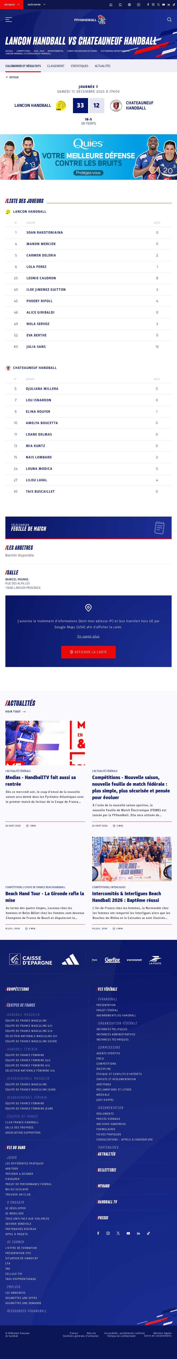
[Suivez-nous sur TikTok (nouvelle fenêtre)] (174, 4)
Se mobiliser (14, 1213)
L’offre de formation (21, 1248)
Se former (15, 1242)
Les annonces (15, 1292)
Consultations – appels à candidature (124, 1139)
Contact (74, 1333)
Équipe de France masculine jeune (30, 1089)
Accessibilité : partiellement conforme (124, 1333)
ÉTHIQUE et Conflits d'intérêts (119, 1074)
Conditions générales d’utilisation (81, 1336)
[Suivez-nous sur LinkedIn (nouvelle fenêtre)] (169, 4)
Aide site (91, 1333)
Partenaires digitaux (20, 1229)
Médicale (103, 1094)
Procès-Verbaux (108, 1118)
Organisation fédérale (117, 1023)
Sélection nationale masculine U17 (31, 1036)
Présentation (106, 1005)
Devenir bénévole (18, 1223)
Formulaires (105, 1129)
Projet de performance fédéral (28, 1184)
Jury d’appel (105, 1099)
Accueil (9, 51)
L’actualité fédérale (18, 771)
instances (9, 4)
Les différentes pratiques (24, 1163)
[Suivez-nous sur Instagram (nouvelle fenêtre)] (153, 4)
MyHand (104, 1186)
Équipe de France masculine (26, 1020)
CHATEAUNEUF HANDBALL (139, 105)
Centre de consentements (158, 1336)
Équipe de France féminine (24, 1055)
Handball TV (107, 1202)
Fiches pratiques (108, 1134)
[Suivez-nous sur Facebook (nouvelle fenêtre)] (148, 4)
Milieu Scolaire (16, 1189)
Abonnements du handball (116, 1015)
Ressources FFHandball (27, 1311)
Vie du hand (16, 1148)
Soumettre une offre (21, 1298)
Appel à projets (16, 1234)
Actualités (102, 66)
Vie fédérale (107, 989)
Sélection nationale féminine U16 (30, 1070)
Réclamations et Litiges (114, 1089)
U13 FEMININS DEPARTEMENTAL (115, 51)
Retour (14, 77)
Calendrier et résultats (23, 66)
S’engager (15, 1202)
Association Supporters (23, 1132)
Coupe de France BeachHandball (44, 887)
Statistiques (79, 66)
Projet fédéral (107, 1010)
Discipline (103, 1068)
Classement (55, 66)
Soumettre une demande (23, 1303)
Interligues (118, 887)
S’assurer (12, 1179)
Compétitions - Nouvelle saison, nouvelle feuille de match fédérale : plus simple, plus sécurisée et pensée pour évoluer (131, 788)
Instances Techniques (112, 1039)
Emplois (14, 1287)
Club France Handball (22, 1122)
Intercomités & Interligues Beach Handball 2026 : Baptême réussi (126, 897)
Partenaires (108, 1147)
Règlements (105, 1113)
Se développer (15, 1208)
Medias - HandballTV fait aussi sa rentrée (40, 781)
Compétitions (23, 51)
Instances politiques (111, 1029)
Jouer (12, 1157)
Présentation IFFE (18, 1253)
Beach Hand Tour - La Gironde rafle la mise (44, 897)
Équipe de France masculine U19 (28, 1031)
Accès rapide (34, 4)
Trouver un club (18, 1194)
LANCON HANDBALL (32, 105)
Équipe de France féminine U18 (27, 1065)
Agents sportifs (108, 1053)
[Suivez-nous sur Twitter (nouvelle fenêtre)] (158, 4)
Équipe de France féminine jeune (29, 1108)
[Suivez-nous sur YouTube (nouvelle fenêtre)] (163, 4)
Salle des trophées (19, 1127)
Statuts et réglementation (116, 1079)
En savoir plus (88, 636)
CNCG (100, 1058)
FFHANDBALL (108, 999)
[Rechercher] (169, 19)
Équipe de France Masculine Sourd (31, 1041)
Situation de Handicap (21, 1258)
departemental (56, 51)
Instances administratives (115, 1034)
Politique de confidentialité (121, 1336)
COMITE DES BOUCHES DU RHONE (82, 51)
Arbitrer (11, 1168)
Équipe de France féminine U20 (28, 1060)
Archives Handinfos (111, 1124)
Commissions (109, 1047)
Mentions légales (162, 1333)
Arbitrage (103, 1084)
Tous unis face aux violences (27, 1218)
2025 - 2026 (39, 51)
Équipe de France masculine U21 (28, 1025)
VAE (7, 1268)
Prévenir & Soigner (19, 1173)
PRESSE (103, 1218)
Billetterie (107, 1170)
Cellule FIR (13, 1273)
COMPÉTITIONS (106, 1063)
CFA (8, 1263)
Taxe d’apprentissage (20, 1279)
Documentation (111, 1108)
